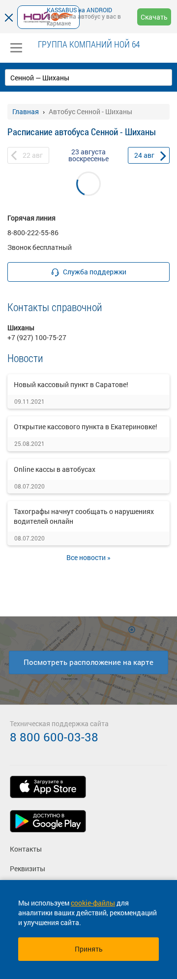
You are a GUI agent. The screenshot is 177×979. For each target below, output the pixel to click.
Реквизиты (27, 868)
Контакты (26, 849)
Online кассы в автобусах (54, 469)
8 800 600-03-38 (54, 737)
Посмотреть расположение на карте (88, 662)
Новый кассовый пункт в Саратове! (71, 384)
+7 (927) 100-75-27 (36, 337)
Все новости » (88, 557)
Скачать (154, 17)
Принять (89, 949)
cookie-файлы (93, 902)
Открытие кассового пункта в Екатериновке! (85, 426)
